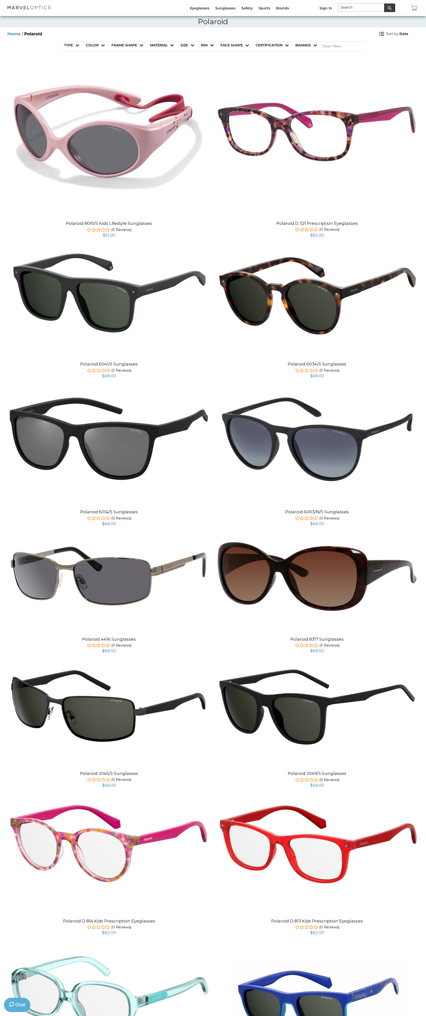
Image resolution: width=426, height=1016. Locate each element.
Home (14, 33)
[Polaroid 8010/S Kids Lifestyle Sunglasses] (109, 74)
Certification (269, 45)
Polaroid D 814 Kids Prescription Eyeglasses (109, 921)
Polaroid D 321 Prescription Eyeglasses (317, 223)
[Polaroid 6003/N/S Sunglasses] (317, 394)
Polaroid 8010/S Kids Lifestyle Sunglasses (109, 223)
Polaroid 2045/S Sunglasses (109, 773)
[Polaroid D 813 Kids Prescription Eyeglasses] (317, 805)
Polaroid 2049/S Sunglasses (317, 773)
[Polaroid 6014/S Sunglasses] (109, 396)
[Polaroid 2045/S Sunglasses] (109, 672)
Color (92, 45)
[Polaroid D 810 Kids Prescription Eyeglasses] (109, 956)
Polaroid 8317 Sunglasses (317, 639)
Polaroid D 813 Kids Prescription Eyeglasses (317, 921)
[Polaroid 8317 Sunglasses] (317, 542)
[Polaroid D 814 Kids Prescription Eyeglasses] (109, 804)
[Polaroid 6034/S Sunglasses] (317, 254)
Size (184, 45)
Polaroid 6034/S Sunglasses (317, 364)
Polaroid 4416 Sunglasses (109, 639)
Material (159, 45)
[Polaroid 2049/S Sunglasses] (317, 669)
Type (68, 45)
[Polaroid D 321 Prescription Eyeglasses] (317, 102)
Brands (303, 45)
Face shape (231, 45)
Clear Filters (331, 46)
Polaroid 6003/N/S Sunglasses (317, 511)
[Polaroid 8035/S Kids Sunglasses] (317, 951)
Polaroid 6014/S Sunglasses (109, 511)
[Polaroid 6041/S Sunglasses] (109, 253)
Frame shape (124, 45)
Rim (204, 45)
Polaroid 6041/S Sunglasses (109, 364)
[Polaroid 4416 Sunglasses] (109, 546)
